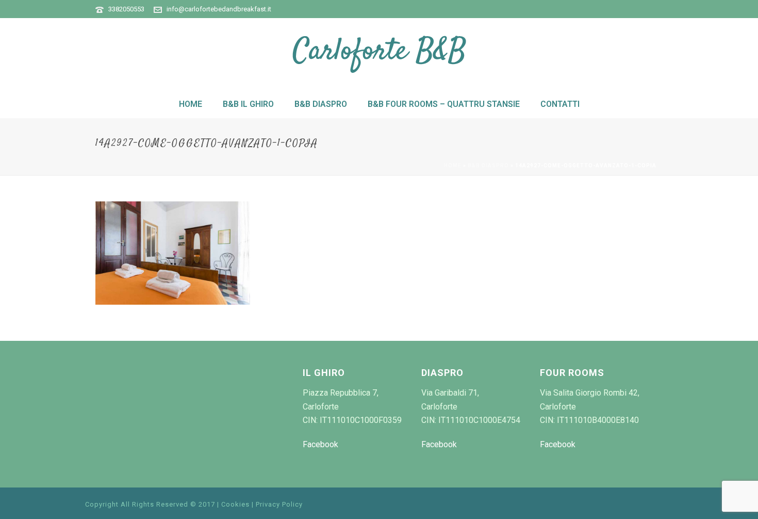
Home (190, 104)
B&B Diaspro (320, 104)
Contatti (560, 104)
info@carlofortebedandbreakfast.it (219, 9)
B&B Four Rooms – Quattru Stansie (444, 104)
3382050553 (126, 9)
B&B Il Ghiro (248, 104)
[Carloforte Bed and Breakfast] (379, 54)
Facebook (320, 444)
